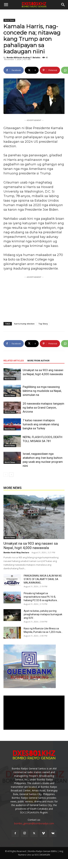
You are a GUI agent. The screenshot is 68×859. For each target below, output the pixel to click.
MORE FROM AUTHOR (38, 360)
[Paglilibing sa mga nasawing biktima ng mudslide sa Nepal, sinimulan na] (12, 391)
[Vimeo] (43, 833)
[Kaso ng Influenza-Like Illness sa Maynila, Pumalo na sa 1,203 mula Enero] (12, 633)
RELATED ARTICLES (13, 360)
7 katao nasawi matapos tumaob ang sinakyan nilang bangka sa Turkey (41, 424)
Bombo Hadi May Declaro (16, 552)
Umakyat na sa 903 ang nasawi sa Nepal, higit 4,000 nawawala (30, 545)
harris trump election (24, 323)
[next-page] (11, 474)
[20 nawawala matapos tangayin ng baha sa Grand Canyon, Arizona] (12, 408)
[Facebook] (15, 833)
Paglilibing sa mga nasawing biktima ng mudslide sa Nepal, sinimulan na (42, 391)
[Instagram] (24, 833)
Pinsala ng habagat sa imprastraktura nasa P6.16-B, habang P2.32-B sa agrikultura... (41, 597)
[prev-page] (5, 474)
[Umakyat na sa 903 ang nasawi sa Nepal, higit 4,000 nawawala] (12, 374)
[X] (34, 833)
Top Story (43, 323)
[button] (63, 4)
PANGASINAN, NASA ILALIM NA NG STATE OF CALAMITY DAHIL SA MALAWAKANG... (43, 579)
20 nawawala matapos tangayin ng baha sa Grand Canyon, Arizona (43, 407)
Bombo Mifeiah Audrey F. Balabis (23, 57)
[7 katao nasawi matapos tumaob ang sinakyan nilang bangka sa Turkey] (12, 424)
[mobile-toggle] (6, 4)
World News (9, 20)
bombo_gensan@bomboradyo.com (34, 823)
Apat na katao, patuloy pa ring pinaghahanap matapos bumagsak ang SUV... (43, 614)
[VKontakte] (52, 833)
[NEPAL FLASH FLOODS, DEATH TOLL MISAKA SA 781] (12, 441)
